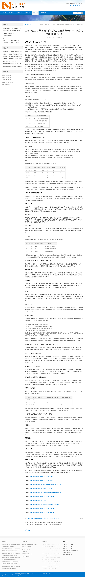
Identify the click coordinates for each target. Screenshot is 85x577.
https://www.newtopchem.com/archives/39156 (42, 508)
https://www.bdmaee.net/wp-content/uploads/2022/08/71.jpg (45, 484)
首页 (4, 12)
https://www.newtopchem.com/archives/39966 (42, 496)
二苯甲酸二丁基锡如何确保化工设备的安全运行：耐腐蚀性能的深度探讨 (44, 518)
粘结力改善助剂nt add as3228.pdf (29, 544)
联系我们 (43, 12)
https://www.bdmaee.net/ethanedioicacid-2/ (41, 488)
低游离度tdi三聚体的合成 (27, 547)
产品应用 (24, 541)
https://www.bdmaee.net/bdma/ (38, 500)
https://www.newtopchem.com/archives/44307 (42, 480)
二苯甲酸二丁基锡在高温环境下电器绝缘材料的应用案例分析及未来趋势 (45, 524)
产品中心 (19, 12)
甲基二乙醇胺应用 (26, 556)
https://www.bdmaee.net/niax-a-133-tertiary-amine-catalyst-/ (45, 492)
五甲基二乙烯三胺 (26, 549)
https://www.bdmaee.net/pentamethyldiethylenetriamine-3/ (45, 504)
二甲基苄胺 (24, 551)
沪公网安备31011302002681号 (12, 576)
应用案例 (27, 12)
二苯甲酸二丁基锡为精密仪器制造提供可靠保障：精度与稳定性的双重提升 (45, 522)
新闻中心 (35, 12)
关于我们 (11, 12)
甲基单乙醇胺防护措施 (27, 554)
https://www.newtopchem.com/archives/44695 (42, 512)
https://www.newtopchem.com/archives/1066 (41, 476)
